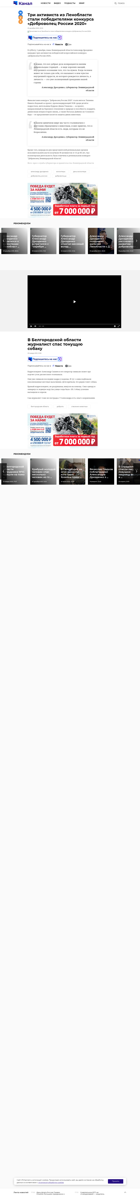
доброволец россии (39, 176)
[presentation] (3, 241)
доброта (60, 407)
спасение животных (79, 407)
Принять (115, 1181)
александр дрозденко (39, 172)
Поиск (121, 3)
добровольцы (60, 176)
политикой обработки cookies (51, 1182)
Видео (57, 3)
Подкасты (69, 3)
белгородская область (40, 407)
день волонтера (79, 172)
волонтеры (60, 172)
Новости (45, 3)
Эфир (81, 3)
